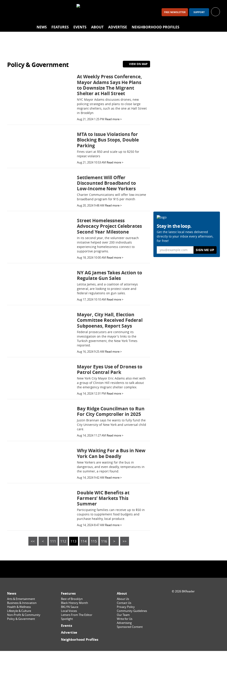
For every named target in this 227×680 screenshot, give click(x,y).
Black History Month (74, 603)
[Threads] (35, 12)
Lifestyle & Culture (19, 611)
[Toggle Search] (215, 27)
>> (125, 541)
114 (84, 541)
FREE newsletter (175, 12)
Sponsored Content (130, 627)
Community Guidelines (132, 611)
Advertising (124, 623)
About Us (123, 599)
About (97, 27)
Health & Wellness (19, 607)
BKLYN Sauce (69, 607)
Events (79, 27)
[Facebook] (12, 12)
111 (53, 541)
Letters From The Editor (76, 615)
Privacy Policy (126, 607)
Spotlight (67, 619)
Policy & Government (21, 619)
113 (73, 541)
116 (104, 541)
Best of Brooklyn (72, 599)
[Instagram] (24, 12)
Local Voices (69, 611)
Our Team (123, 615)
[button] (215, 11)
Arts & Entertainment (21, 599)
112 (63, 541)
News (42, 27)
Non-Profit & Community (23, 615)
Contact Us (124, 603)
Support (199, 12)
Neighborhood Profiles (155, 27)
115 (94, 541)
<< (33, 541)
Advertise (117, 27)
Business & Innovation (22, 603)
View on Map (138, 64)
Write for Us (124, 619)
